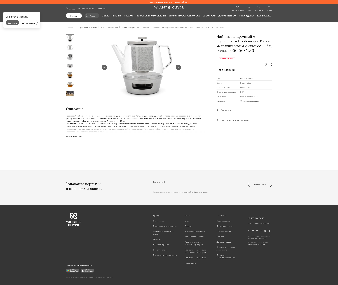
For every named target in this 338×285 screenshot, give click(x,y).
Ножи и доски (246, 16)
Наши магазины (224, 220)
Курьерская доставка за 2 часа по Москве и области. (169, 2)
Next (178, 67)
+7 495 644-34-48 (86, 8)
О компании (222, 215)
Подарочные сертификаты (165, 254)
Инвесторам (190, 262)
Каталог (74, 15)
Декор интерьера (227, 16)
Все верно (12, 22)
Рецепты (188, 225)
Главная (69, 27)
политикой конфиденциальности (195, 192)
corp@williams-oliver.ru (257, 238)
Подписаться (260, 184)
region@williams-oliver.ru (257, 244)
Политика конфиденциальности (226, 256)
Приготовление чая (109, 27)
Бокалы (156, 239)
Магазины (101, 8)
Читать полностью (74, 136)
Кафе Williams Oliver (194, 236)
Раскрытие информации (195, 257)
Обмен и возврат (224, 231)
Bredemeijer (245, 82)
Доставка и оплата (225, 225)
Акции (187, 215)
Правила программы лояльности (226, 248)
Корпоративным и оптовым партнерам (194, 243)
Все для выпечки (160, 249)
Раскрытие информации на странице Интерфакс (195, 251)
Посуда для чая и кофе (87, 27)
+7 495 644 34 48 (256, 217)
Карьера (220, 236)
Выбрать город (28, 22)
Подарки (128, 16)
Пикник (116, 16)
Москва (72, 8)
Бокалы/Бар (209, 16)
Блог (187, 220)
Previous (104, 67)
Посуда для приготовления (151, 16)
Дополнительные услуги (234, 119)
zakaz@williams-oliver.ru (259, 223)
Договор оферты (224, 241)
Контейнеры (158, 220)
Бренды (105, 16)
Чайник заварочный (130, 27)
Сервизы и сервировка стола (184, 16)
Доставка (225, 110)
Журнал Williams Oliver (195, 231)
